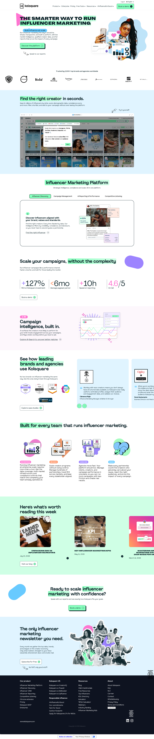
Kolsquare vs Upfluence (57, 694)
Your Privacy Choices (82, 737)
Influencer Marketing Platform (31, 685)
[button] (130, 1)
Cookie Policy (111, 707)
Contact (111, 696)
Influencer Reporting (27, 694)
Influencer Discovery (27, 688)
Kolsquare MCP (25, 705)
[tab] (40, 196)
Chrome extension (27, 699)
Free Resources (84, 691)
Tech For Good (54, 708)
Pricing (22, 702)
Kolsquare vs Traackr (57, 688)
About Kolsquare (114, 685)
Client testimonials (85, 688)
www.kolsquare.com (27, 722)
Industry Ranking (84, 708)
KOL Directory (83, 696)
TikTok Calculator (84, 702)
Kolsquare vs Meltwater (58, 691)
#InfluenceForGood (56, 702)
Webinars (81, 705)
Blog (80, 685)
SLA (109, 691)
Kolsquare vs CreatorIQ (58, 685)
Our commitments (56, 705)
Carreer (111, 694)
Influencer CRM (26, 691)
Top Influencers (84, 694)
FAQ (109, 688)
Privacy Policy (113, 702)
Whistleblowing (113, 699)
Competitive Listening (28, 696)
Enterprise (24, 708)
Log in (123, 1)
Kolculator (82, 699)
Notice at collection (65, 737)
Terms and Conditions (116, 705)
